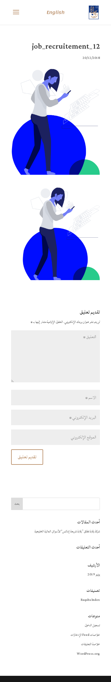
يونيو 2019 (94, 574)
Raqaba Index (90, 600)
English (55, 12)
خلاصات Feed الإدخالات (85, 635)
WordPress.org (88, 654)
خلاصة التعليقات (90, 644)
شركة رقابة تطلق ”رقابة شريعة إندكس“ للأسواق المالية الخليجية (67, 531)
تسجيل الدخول (92, 625)
